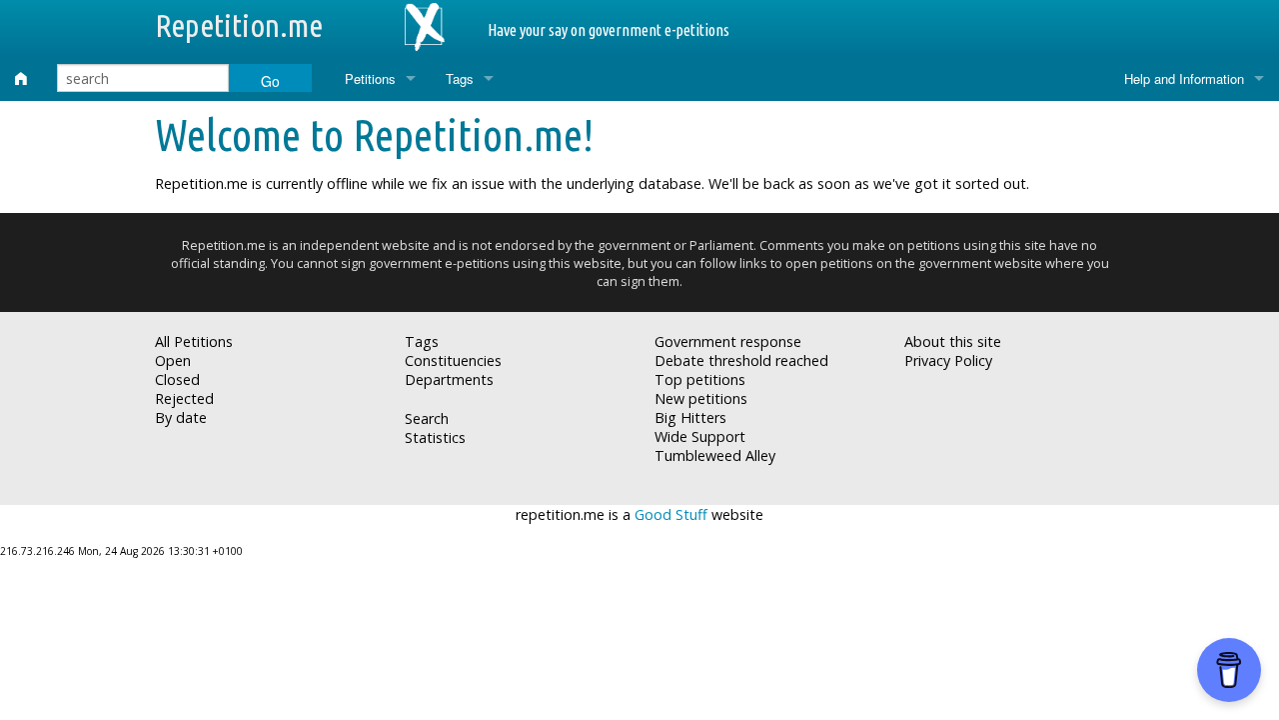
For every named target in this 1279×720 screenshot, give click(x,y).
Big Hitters (690, 417)
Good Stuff (671, 514)
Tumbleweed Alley (714, 455)
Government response (727, 341)
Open (173, 360)
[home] (21, 78)
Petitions (370, 78)
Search (427, 418)
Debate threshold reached (741, 360)
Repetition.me (239, 25)
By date (181, 417)
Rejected (184, 398)
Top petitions (699, 379)
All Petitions (194, 341)
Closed (177, 379)
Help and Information (1184, 78)
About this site (952, 341)
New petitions (700, 398)
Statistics (435, 437)
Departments (449, 379)
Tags (460, 78)
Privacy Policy (948, 360)
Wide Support (699, 436)
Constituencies (453, 360)
